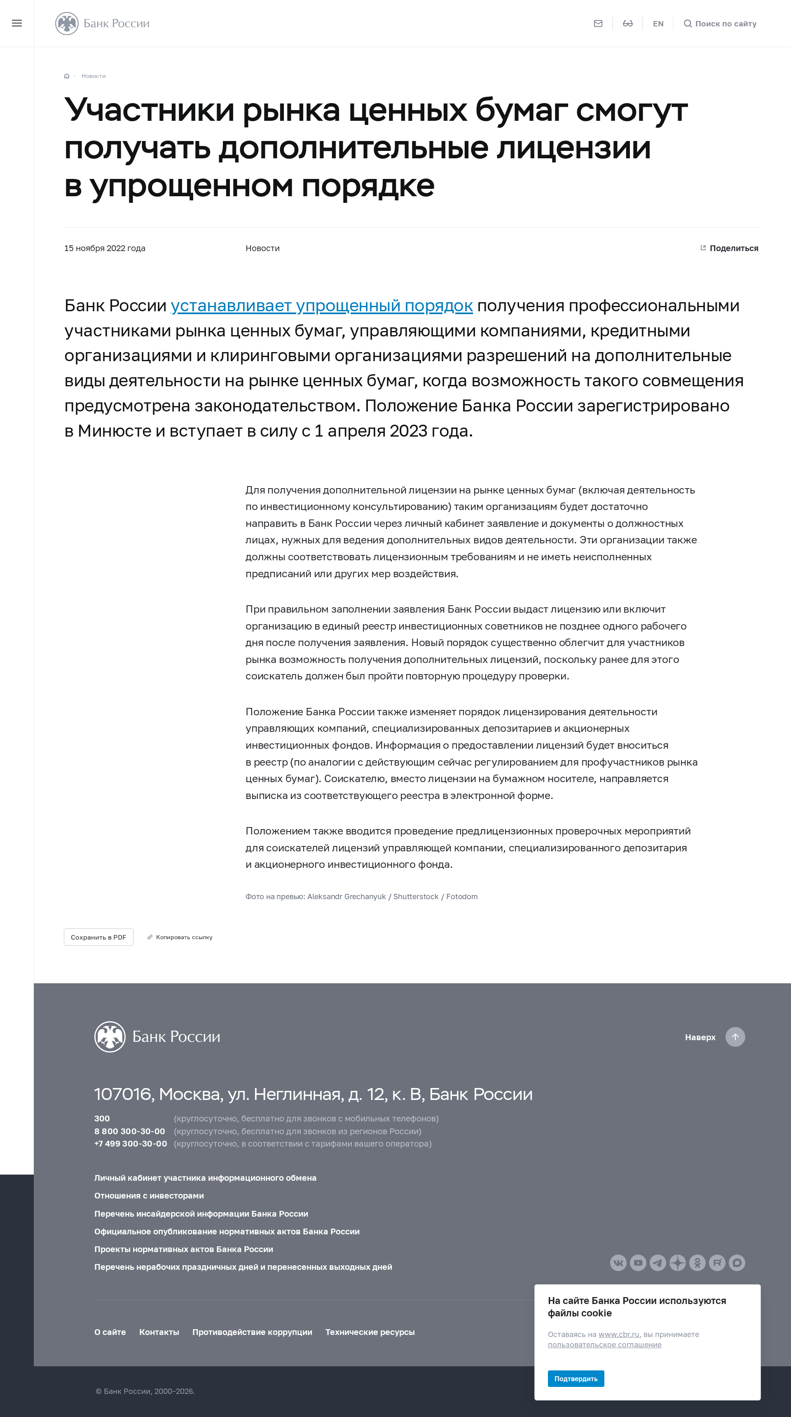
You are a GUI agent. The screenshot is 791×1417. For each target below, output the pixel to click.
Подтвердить (576, 1378)
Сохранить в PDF (98, 937)
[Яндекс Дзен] (677, 1263)
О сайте (110, 1332)
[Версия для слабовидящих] (628, 23)
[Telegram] (658, 1263)
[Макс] (737, 1263)
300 (102, 1118)
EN (658, 23)
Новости (94, 75)
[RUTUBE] (717, 1263)
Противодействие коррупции (252, 1332)
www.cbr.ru (619, 1334)
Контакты (159, 1332)
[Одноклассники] (697, 1263)
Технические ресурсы (370, 1332)
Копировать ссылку (184, 936)
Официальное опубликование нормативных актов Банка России (227, 1231)
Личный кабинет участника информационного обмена (205, 1177)
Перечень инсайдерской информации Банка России (201, 1213)
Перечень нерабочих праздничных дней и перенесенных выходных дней (243, 1266)
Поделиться (734, 248)
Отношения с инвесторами (149, 1195)
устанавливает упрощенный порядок (322, 305)
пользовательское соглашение (605, 1344)
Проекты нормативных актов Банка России (183, 1249)
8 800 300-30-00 (130, 1131)
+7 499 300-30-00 (130, 1143)
